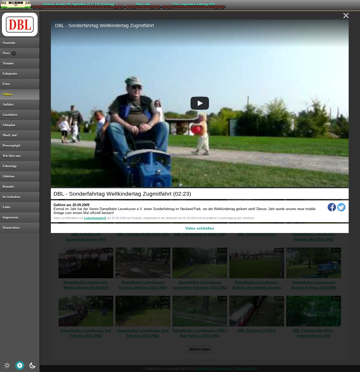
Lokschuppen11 (95, 218)
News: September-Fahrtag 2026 (193, 4)
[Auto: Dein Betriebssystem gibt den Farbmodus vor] (19, 365)
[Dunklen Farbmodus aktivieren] (32, 365)
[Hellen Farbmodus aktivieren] (7, 365)
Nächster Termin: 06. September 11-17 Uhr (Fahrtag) (78, 4)
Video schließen (199, 228)
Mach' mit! (143, 4)
